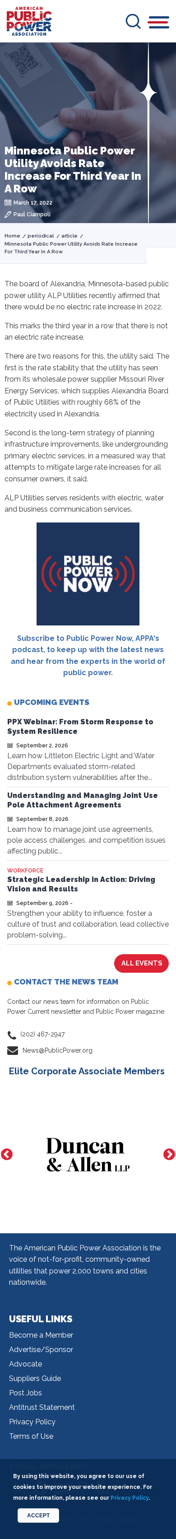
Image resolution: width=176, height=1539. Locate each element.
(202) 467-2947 (42, 1034)
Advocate (25, 1364)
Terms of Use (31, 1436)
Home (12, 236)
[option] (88, 1155)
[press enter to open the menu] (159, 23)
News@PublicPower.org (58, 1050)
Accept (38, 1515)
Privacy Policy (32, 1422)
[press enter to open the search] (133, 21)
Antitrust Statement (42, 1407)
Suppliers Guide (35, 1378)
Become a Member (41, 1335)
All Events (141, 963)
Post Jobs (25, 1393)
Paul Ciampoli (32, 214)
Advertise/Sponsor (41, 1349)
